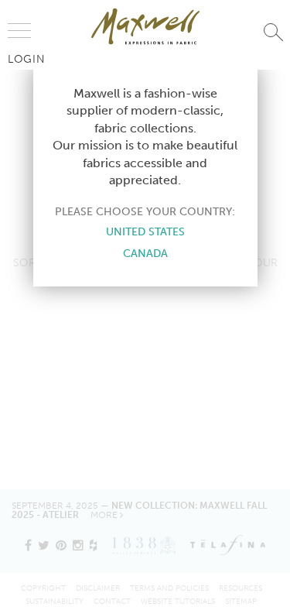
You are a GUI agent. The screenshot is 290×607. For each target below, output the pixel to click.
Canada (145, 253)
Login (27, 59)
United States (145, 231)
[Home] (145, 26)
